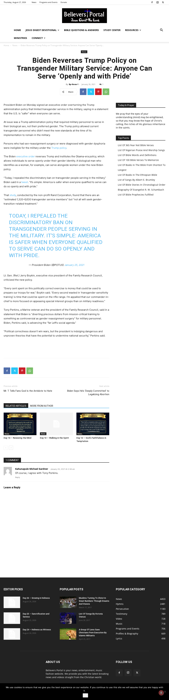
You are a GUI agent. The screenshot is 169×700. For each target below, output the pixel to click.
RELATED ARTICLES (16, 406)
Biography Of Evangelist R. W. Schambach (141, 189)
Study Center (111, 30)
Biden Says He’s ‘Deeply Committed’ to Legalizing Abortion (88, 392)
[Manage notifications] (161, 692)
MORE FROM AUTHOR (41, 406)
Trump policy (58, 147)
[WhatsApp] (106, 91)
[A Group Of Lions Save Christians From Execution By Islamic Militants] (68, 634)
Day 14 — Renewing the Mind (17, 438)
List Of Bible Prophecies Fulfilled (135, 194)
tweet (24, 182)
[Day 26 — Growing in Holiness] (12, 602)
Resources (131, 30)
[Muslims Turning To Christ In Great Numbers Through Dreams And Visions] (68, 602)
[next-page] (11, 448)
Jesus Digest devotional (41, 30)
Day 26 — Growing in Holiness (36, 598)
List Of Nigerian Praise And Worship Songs (141, 150)
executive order (25, 156)
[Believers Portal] (84, 15)
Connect (37, 38)
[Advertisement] (56, 347)
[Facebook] (152, 2)
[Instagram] (157, 2)
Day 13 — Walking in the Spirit (54, 438)
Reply (17, 477)
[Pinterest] (98, 91)
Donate (64, 2)
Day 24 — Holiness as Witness (37, 630)
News (34, 2)
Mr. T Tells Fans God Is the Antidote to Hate (28, 390)
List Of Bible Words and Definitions (137, 155)
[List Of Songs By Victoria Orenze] (68, 618)
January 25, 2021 (74, 264)
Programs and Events (48, 2)
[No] (165, 691)
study (13, 195)
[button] (161, 30)
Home (17, 30)
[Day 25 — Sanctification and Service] (12, 618)
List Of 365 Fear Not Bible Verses (136, 145)
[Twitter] (162, 2)
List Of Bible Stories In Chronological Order (141, 184)
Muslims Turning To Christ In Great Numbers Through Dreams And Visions (94, 601)
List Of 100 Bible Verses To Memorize (138, 160)
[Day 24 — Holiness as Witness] (12, 634)
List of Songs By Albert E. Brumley (136, 179)
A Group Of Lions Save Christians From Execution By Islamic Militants (92, 633)
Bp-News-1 (73, 84)
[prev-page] (6, 448)
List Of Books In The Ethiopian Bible (137, 174)
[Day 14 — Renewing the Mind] (20, 424)
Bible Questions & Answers (81, 30)
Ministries (20, 38)
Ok (85, 695)
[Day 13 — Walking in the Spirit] (56, 424)
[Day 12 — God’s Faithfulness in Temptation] (92, 424)
